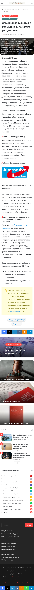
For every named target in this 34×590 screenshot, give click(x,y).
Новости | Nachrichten (10, 19)
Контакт (7, 583)
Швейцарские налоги (8, 546)
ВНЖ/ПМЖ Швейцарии (8, 531)
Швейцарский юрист (8, 554)
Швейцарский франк (7, 560)
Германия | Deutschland (10, 16)
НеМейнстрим (7, 506)
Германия (17, 324)
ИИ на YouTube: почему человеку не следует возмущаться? (21, 446)
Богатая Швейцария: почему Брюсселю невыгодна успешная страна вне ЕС (22, 437)
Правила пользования (18, 577)
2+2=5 (5, 512)
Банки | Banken (7, 479)
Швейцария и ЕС (16, 311)
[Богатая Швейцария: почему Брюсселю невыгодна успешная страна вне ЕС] (7, 437)
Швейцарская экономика (9, 543)
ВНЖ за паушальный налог (10, 537)
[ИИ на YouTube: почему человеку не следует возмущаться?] (7, 446)
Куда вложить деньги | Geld (11, 497)
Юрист (19, 583)
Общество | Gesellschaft (10, 488)
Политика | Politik (8, 491)
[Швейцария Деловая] (17, 3)
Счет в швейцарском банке (10, 557)
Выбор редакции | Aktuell (10, 476)
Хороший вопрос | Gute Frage (12, 509)
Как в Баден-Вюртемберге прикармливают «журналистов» (15, 352)
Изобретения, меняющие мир (12, 503)
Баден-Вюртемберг (17, 320)
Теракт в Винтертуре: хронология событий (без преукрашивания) (21, 455)
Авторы (13, 583)
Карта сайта (25, 583)
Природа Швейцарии (8, 549)
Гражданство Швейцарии (9, 534)
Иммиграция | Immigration (11, 494)
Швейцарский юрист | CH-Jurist (13, 500)
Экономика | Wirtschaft (10, 482)
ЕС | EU (19, 9)
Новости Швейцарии (9, 9)
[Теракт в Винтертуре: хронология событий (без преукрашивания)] (7, 455)
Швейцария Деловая (10, 34)
